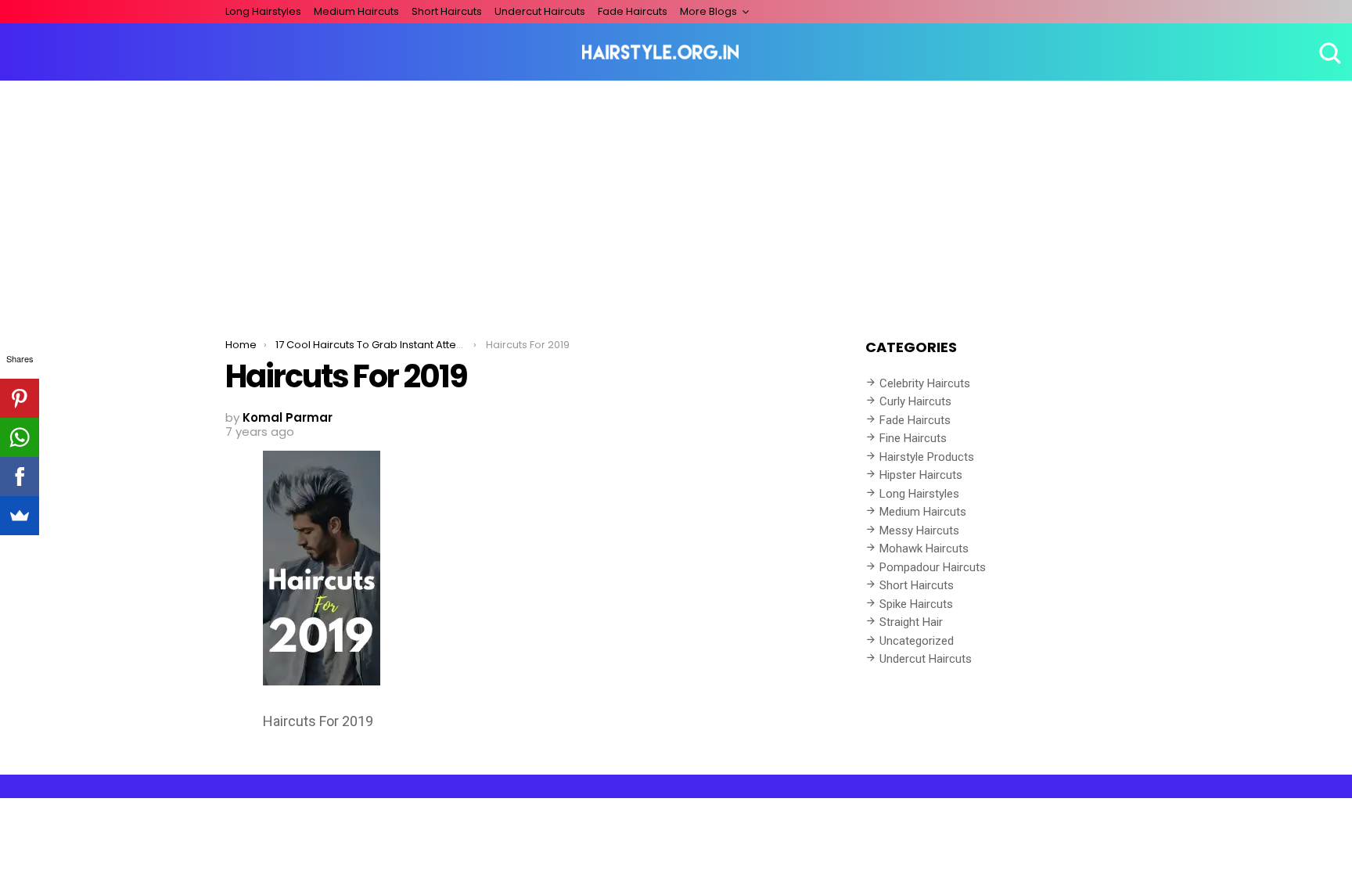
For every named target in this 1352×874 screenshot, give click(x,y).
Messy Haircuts (919, 530)
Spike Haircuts (916, 604)
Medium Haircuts (356, 11)
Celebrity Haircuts (924, 383)
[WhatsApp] (19, 437)
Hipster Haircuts (920, 475)
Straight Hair (911, 622)
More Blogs (708, 11)
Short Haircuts (447, 11)
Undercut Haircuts (539, 11)
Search (1328, 52)
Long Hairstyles (263, 11)
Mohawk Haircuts (924, 548)
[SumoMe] (19, 515)
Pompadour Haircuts (932, 567)
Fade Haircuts (632, 11)
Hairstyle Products (926, 457)
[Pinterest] (19, 398)
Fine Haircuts (913, 438)
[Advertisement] (676, 198)
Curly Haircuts (915, 401)
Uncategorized (916, 641)
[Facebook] (19, 476)
